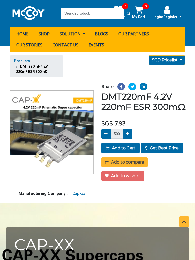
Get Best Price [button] (164, 147)
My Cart (139, 12)
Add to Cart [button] (123, 147)
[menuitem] (22, 33)
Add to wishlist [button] (125, 175)
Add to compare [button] (127, 162)
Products (22, 61)
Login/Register (165, 17)
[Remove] (106, 134)
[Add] (127, 134)
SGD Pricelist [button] (165, 60)
